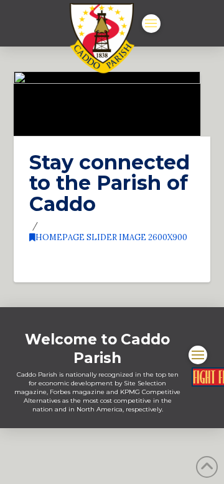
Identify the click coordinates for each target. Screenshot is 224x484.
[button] (151, 23)
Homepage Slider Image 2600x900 (111, 237)
